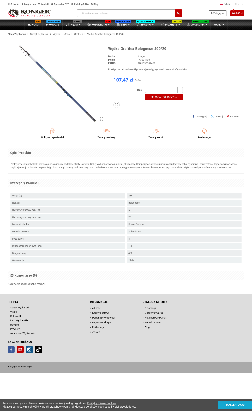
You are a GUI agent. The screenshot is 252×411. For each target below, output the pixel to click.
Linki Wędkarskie (19, 320)
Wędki (13, 311)
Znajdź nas (28, 4)
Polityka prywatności (103, 317)
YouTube (20, 349)
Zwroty (96, 332)
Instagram (29, 349)
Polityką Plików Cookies (101, 403)
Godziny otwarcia (154, 313)
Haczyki (14, 324)
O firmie (13, 4)
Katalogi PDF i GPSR (155, 317)
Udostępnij (201, 116)
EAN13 (112, 63)
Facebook (11, 349)
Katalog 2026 (80, 4)
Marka (111, 56)
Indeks (111, 59)
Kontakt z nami (153, 322)
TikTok (38, 349)
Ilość (139, 90)
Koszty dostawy (100, 313)
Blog (94, 4)
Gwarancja (151, 308)
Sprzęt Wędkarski (19, 307)
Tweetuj (218, 116)
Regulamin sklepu (101, 322)
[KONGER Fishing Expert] (29, 12)
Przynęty (15, 329)
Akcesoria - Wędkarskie (22, 333)
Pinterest (235, 116)
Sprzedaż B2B (60, 4)
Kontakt (44, 4)
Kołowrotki (16, 316)
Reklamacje (98, 327)
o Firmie (96, 308)
